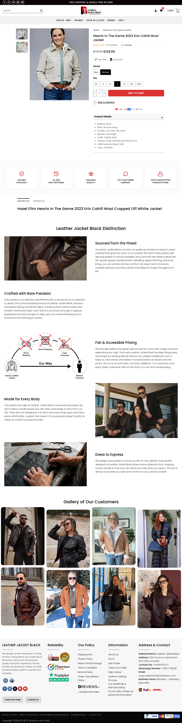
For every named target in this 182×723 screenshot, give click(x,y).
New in (60, 20)
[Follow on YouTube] (22, 2)
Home (96, 30)
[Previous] (34, 64)
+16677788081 (169, 668)
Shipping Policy (79, 715)
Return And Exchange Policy (54, 715)
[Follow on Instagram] (9, 2)
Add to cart (136, 93)
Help (121, 20)
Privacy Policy (9, 715)
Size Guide (117, 59)
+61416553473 (160, 664)
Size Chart (102, 59)
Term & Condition (28, 715)
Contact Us (33, 699)
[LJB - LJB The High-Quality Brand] (91, 10)
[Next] (84, 64)
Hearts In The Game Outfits (117, 30)
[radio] (96, 72)
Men (68, 20)
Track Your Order (13, 699)
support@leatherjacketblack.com (157, 675)
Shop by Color (95, 20)
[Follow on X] (15, 688)
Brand (111, 20)
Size (95, 78)
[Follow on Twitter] (13, 2)
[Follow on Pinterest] (18, 2)
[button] (155, 11)
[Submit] (41, 10)
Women (78, 20)
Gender (96, 66)
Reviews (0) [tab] (39, 201)
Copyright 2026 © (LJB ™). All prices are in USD (26, 720)
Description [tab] (23, 201)
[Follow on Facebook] (4, 2)
